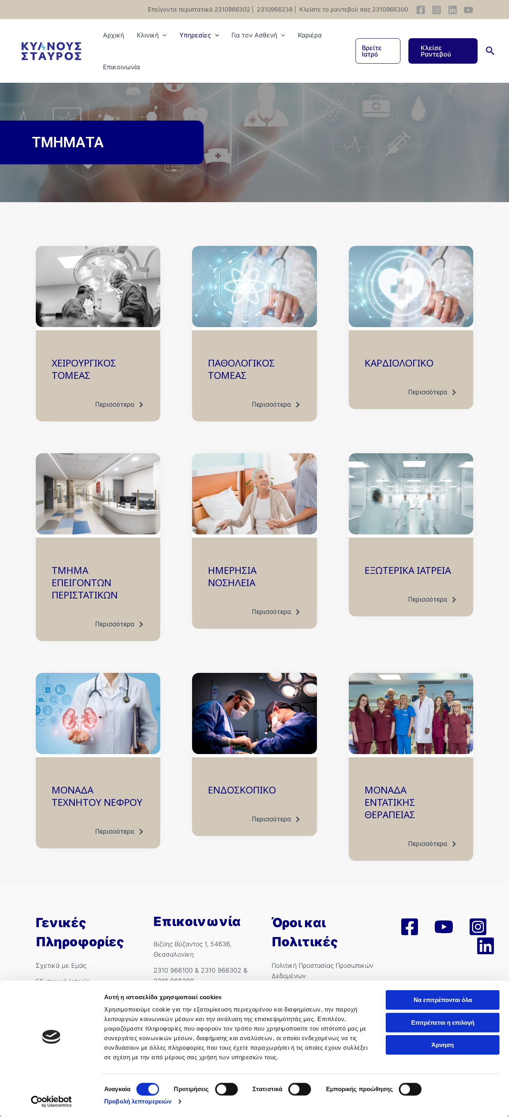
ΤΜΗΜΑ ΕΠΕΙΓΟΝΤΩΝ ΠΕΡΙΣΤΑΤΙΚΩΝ (85, 582)
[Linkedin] (452, 10)
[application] (163, 35)
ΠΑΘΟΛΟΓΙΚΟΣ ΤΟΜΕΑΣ (241, 369)
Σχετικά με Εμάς (61, 965)
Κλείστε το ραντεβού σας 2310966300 (353, 9)
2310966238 (274, 9)
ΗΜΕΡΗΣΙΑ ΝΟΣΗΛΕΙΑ (232, 576)
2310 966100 (173, 970)
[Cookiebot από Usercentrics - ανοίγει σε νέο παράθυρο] (51, 1101)
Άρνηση (442, 1044)
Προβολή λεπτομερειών (137, 1101)
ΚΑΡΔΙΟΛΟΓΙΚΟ (399, 362)
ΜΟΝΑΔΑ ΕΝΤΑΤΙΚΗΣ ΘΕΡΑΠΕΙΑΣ (390, 802)
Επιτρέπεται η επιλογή (442, 1022)
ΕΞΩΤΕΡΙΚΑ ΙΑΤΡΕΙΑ (408, 570)
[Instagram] (436, 10)
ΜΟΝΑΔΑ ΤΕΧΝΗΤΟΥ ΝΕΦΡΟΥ (97, 796)
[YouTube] (468, 10)
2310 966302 (221, 970)
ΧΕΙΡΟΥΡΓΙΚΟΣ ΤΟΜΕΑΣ (84, 369)
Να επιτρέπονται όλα (443, 999)
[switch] (226, 1089)
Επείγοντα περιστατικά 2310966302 (199, 9)
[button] (378, 51)
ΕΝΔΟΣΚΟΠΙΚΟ (242, 789)
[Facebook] (420, 10)
